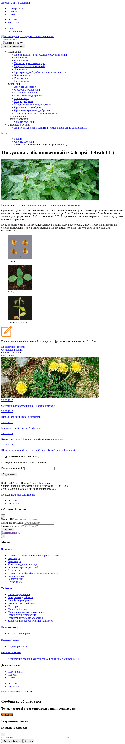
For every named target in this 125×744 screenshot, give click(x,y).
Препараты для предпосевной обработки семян (40, 54)
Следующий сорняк (12, 349)
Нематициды (21, 81)
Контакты (13, 22)
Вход (10, 28)
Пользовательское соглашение (18, 494)
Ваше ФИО (7, 519)
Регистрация (15, 31)
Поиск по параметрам (13, 46)
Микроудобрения (23, 101)
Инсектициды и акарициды (29, 63)
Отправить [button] (7, 714)
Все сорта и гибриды (19, 633)
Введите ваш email (12, 468)
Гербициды (20, 57)
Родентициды (22, 78)
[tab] (62, 549)
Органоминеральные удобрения (32, 110)
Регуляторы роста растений (29, 66)
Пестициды (6, 549)
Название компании (12, 522)
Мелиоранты (21, 98)
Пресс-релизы (15, 8)
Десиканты (20, 69)
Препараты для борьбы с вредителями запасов (40, 72)
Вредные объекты (10, 640)
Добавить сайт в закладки (15, 2)
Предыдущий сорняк (13, 346)
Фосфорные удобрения (27, 89)
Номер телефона (10, 526)
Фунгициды (21, 60)
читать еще (7, 355)
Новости (12, 11)
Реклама (12, 19)
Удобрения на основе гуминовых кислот (36, 113)
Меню (4, 133)
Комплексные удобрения (28, 95)
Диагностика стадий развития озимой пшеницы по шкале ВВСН (50, 127)
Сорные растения (24, 121)
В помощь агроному (11, 652)
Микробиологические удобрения (32, 104)
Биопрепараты (22, 75)
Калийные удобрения (26, 92)
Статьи (12, 14)
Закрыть (29, 741)
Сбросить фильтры (12, 741)
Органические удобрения (28, 107)
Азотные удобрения (25, 86)
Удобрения (6, 588)
